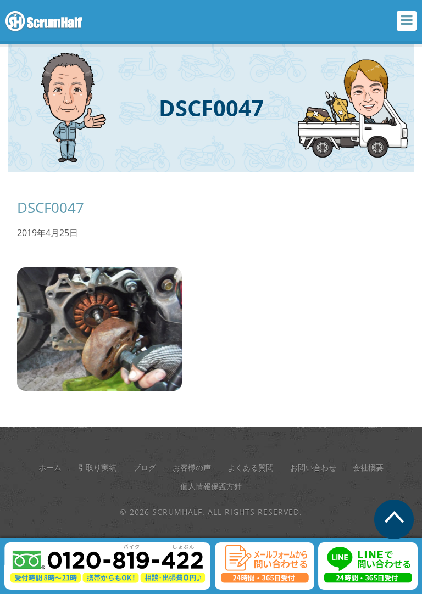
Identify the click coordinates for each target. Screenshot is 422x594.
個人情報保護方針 (211, 486)
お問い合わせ (313, 467)
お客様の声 (192, 467)
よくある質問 (250, 467)
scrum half (49, 21)
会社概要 (368, 467)
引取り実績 (97, 467)
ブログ (144, 467)
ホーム (50, 467)
